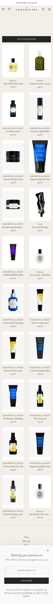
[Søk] (43, 9)
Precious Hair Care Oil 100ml (13, 466)
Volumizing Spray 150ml (13, 514)
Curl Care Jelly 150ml (40, 323)
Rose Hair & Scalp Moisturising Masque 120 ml (40, 227)
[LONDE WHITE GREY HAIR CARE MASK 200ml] (13, 252)
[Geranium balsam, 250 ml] (40, 60)
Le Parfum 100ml (13, 131)
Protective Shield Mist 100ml (40, 131)
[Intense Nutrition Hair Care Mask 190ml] (13, 156)
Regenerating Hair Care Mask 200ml (40, 466)
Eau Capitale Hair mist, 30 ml (40, 514)
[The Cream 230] (40, 395)
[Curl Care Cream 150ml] (13, 348)
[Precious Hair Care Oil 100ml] (13, 443)
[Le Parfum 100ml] (13, 108)
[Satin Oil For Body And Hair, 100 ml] (13, 60)
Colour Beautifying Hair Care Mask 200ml (40, 370)
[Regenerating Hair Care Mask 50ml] (40, 156)
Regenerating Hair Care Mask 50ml (40, 179)
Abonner (26, 580)
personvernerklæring (24, 592)
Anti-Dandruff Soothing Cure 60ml (13, 323)
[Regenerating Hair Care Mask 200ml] (40, 443)
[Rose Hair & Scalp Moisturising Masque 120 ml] (40, 204)
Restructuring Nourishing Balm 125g (13, 227)
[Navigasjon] (3, 9)
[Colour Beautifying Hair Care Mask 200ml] (40, 348)
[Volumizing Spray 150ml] (13, 491)
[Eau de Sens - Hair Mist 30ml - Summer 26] (40, 252)
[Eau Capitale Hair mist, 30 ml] (40, 491)
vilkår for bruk (42, 592)
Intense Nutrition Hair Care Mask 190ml (13, 179)
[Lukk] (48, 550)
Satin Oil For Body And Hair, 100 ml (13, 83)
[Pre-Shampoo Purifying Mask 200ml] (13, 395)
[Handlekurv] (49, 9)
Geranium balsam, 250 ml (40, 83)
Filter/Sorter (26, 39)
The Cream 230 (40, 418)
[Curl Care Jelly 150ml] (40, 300)
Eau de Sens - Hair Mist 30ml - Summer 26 (40, 275)
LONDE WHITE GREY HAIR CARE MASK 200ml (13, 275)
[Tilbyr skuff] (9, 9)
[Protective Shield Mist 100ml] (40, 108)
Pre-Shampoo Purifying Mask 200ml (13, 418)
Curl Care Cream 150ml (13, 370)
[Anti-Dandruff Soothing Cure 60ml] (13, 300)
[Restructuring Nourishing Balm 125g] (13, 204)
